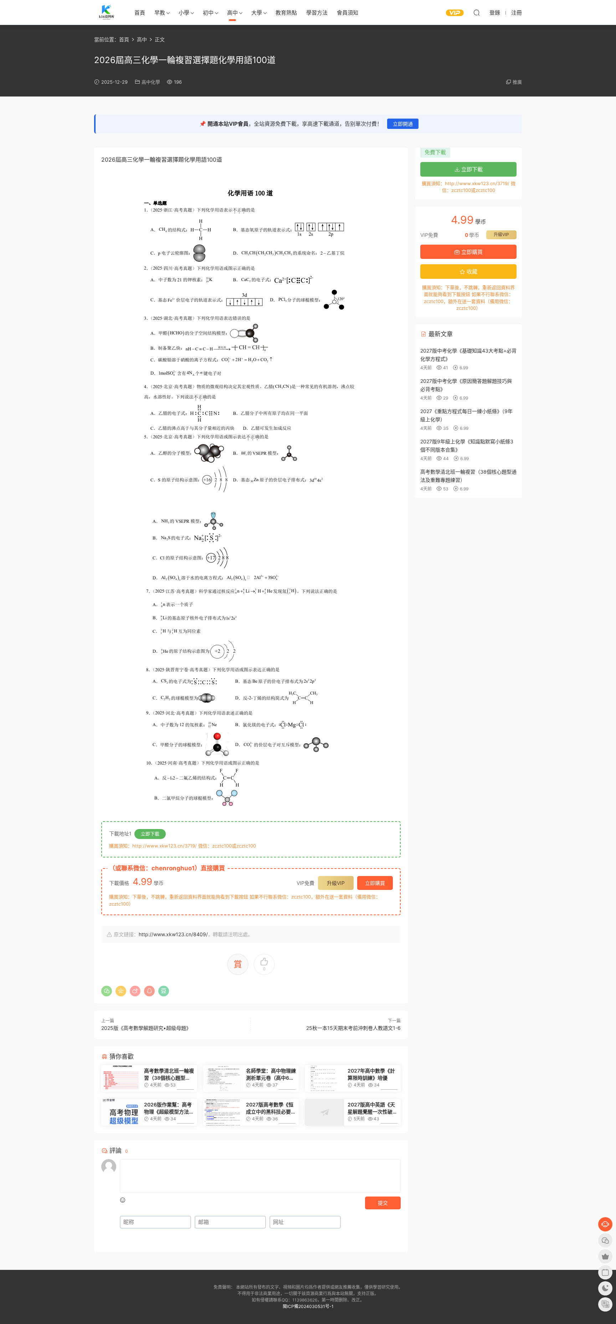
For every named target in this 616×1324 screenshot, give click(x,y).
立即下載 (150, 833)
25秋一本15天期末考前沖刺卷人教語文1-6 (353, 1028)
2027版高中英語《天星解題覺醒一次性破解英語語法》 (372, 1108)
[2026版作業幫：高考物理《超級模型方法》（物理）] (120, 1112)
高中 (232, 12)
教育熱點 (286, 12)
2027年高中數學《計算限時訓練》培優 (371, 1074)
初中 (208, 12)
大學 (256, 12)
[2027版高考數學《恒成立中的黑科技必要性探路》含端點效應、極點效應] (222, 1112)
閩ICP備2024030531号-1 (308, 1306)
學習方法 (317, 12)
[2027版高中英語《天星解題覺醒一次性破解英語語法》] (324, 1112)
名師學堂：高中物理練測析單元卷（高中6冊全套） (271, 1074)
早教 (159, 12)
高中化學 (151, 82)
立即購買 (375, 883)
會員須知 (347, 12)
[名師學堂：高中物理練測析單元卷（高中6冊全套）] (222, 1078)
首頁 (139, 12)
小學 (184, 12)
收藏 (471, 271)
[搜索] (476, 12)
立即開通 (403, 124)
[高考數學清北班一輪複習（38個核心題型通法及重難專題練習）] (120, 1078)
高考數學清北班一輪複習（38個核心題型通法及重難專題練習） (169, 1074)
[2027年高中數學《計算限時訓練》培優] (324, 1078)
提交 (383, 1203)
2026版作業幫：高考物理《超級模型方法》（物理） (169, 1108)
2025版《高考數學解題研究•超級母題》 (146, 1028)
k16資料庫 (106, 12)
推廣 (517, 82)
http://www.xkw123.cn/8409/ (173, 934)
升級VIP (336, 883)
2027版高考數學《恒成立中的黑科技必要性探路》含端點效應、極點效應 (271, 1108)
